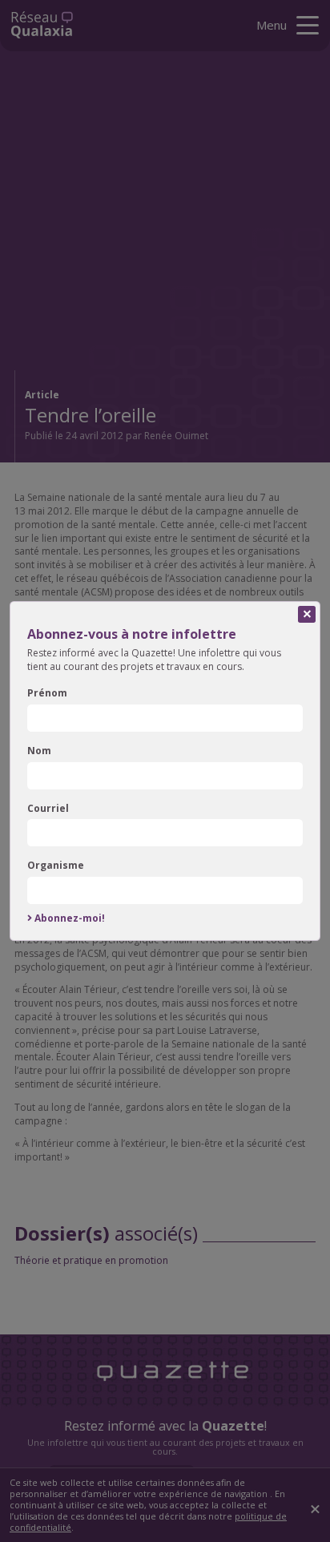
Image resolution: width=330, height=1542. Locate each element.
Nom (39, 751)
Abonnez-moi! (69, 918)
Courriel (48, 808)
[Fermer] (307, 615)
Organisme (55, 865)
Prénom (47, 693)
